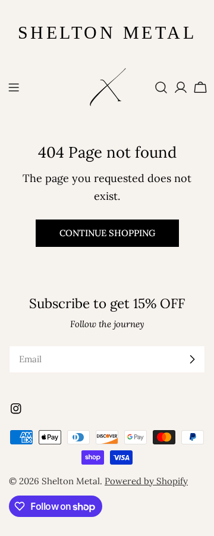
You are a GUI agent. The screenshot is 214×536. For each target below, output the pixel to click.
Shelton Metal (71, 481)
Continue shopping (107, 233)
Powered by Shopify (146, 481)
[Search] (161, 87)
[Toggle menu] (14, 87)
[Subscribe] (192, 359)
